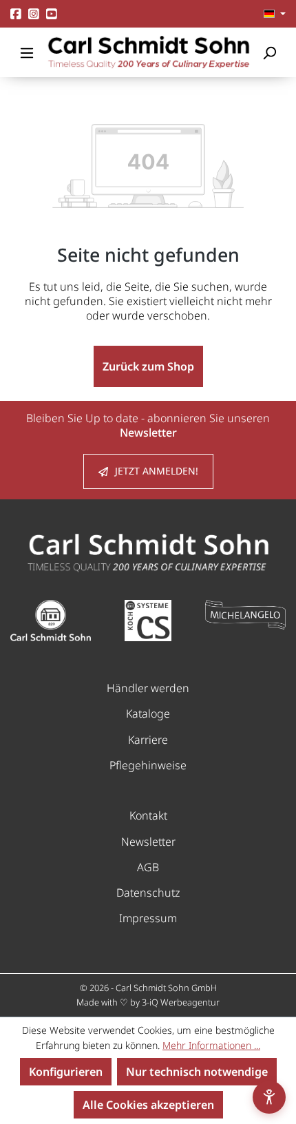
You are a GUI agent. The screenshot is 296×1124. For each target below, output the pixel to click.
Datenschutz (148, 892)
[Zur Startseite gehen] (148, 52)
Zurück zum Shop (148, 366)
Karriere (148, 739)
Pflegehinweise (148, 765)
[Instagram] (33, 13)
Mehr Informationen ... (211, 1045)
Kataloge (148, 713)
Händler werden (148, 688)
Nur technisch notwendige (197, 1071)
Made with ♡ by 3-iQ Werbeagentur (148, 1002)
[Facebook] (15, 13)
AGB (148, 867)
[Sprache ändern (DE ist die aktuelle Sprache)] (275, 13)
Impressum (148, 918)
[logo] (148, 551)
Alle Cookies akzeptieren (148, 1104)
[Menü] (26, 52)
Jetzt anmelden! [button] (156, 470)
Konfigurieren (66, 1071)
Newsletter (148, 841)
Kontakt (148, 815)
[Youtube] (51, 13)
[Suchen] (269, 52)
